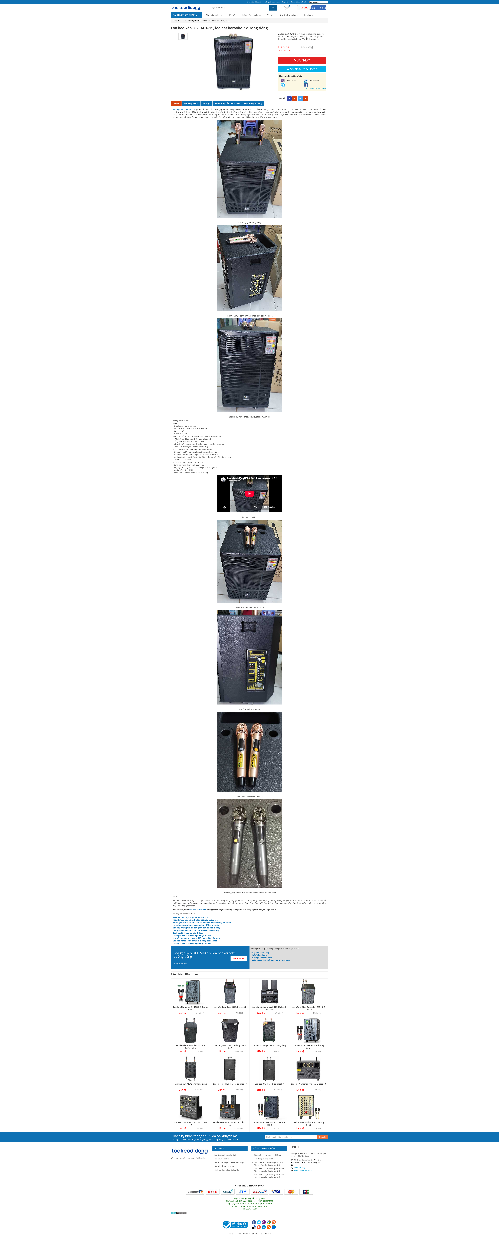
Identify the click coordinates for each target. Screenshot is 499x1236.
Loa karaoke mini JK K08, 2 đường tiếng (308, 1123)
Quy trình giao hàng (289, 15)
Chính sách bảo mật (254, 2)
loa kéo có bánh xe (197, 909)
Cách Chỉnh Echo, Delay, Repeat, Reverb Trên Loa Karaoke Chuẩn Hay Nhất (269, 1163)
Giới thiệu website (214, 15)
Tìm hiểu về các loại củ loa (224, 1166)
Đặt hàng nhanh (191, 103)
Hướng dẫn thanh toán (299, 2)
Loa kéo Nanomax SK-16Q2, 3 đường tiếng (269, 1123)
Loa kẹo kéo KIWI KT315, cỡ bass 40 (230, 1083)
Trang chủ (176, 21)
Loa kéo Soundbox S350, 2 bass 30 (230, 1007)
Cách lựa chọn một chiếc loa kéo (226, 1170)
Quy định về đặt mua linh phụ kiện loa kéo (192, 935)
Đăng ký (322, 1137)
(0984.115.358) (299, 1167)
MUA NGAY (302, 60)
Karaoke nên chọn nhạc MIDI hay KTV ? (190, 917)
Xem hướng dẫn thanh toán (227, 103)
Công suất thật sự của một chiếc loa (267, 1155)
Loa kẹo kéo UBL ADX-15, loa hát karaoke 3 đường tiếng (209, 21)
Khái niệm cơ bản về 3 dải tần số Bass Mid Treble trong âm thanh (202, 922)
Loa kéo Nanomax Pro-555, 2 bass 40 (308, 1083)
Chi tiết (176, 103)
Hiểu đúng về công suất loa (264, 1159)
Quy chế (285, 2)
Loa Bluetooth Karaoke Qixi (225, 1155)
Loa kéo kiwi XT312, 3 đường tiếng (191, 1083)
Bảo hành (308, 15)
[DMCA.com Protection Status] (179, 1213)
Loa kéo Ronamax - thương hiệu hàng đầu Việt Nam (196, 938)
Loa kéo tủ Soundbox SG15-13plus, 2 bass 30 (269, 1008)
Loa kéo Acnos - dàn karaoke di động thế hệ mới (195, 941)
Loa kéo (185, 21)
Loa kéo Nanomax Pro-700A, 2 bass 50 (229, 1123)
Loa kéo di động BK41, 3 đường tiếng (269, 1045)
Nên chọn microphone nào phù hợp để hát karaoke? (196, 925)
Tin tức (270, 15)
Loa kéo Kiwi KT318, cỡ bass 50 (269, 1083)
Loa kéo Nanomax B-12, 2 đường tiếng (308, 1046)
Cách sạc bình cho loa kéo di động (188, 933)
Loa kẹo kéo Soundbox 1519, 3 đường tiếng (190, 1046)
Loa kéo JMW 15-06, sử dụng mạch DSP (230, 1046)
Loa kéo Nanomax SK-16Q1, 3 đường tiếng (190, 1008)
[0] (286, 7)
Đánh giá (206, 103)
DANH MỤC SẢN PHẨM (184, 15)
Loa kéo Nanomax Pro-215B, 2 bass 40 (190, 1123)
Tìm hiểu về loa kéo (221, 1159)
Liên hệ (231, 15)
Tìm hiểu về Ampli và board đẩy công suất (230, 1162)
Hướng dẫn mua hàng (272, 2)
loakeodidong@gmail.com (304, 1170)
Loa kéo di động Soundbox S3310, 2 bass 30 (308, 1008)
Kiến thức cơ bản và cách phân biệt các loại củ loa (195, 920)
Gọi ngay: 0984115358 (303, 69)
